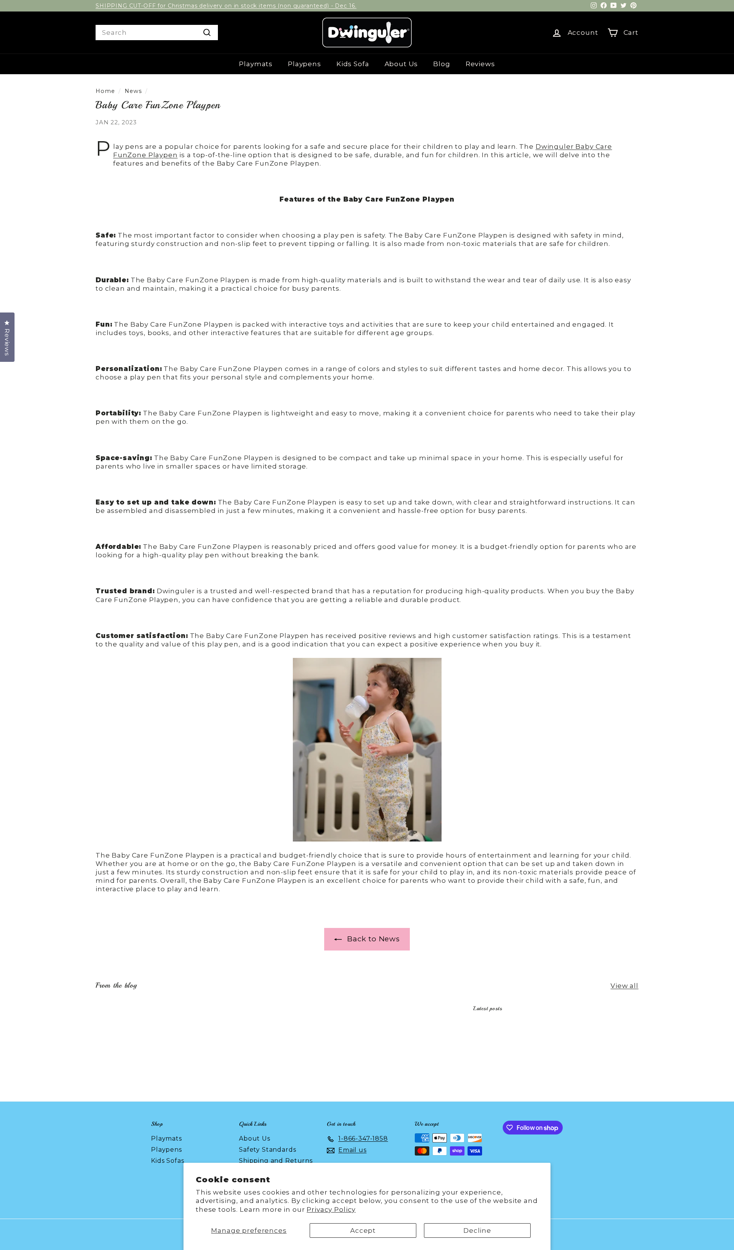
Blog (441, 64)
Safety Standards (267, 1149)
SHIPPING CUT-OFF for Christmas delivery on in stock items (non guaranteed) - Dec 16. (226, 5)
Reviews (480, 64)
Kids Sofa (352, 64)
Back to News (372, 938)
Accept (363, 1230)
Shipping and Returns (276, 1160)
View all (624, 986)
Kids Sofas (167, 1160)
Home (105, 91)
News (133, 91)
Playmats (256, 64)
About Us (401, 64)
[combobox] (157, 32)
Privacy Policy (331, 1209)
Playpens (304, 64)
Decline (477, 1230)
